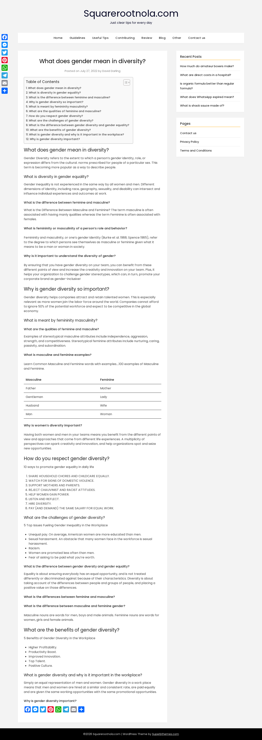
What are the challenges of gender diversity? (61, 120)
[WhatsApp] (4, 68)
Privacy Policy (189, 142)
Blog (162, 38)
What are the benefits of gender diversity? (60, 130)
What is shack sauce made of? (202, 106)
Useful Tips (100, 38)
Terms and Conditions (196, 150)
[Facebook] (4, 37)
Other (176, 38)
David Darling (111, 71)
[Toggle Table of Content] (124, 82)
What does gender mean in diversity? (54, 88)
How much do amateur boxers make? (207, 66)
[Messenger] (4, 45)
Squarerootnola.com (131, 13)
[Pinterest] (4, 60)
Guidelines (77, 38)
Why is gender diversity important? (55, 139)
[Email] (4, 83)
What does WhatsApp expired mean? (207, 97)
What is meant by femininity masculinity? (58, 106)
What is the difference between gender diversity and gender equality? (79, 125)
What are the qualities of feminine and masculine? (65, 111)
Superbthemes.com (165, 734)
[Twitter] (4, 52)
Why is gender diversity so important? (56, 102)
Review (147, 38)
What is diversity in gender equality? (55, 93)
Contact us (196, 38)
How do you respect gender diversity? (56, 116)
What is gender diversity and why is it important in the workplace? (76, 134)
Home (58, 38)
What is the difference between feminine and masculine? (69, 97)
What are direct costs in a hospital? (205, 75)
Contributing (125, 38)
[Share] (4, 91)
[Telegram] (4, 75)
